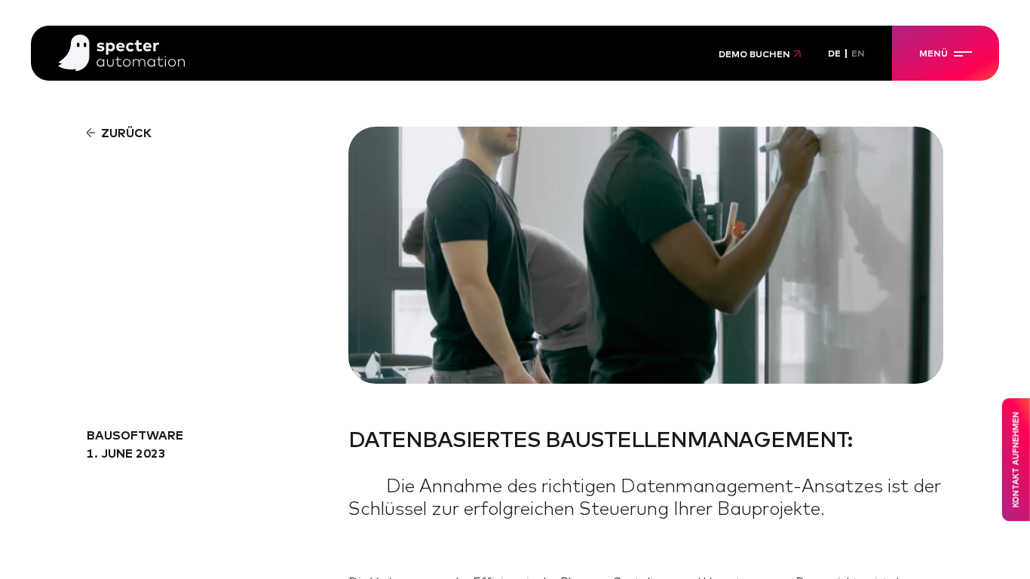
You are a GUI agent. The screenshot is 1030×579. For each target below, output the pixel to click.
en (858, 54)
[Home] (121, 54)
